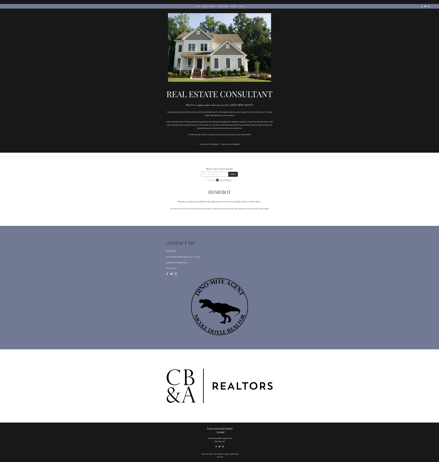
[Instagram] (429, 6)
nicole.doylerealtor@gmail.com (220, 438)
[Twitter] (425, 6)
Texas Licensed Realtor (220, 428)
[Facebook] (422, 6)
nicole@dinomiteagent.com (176, 263)
